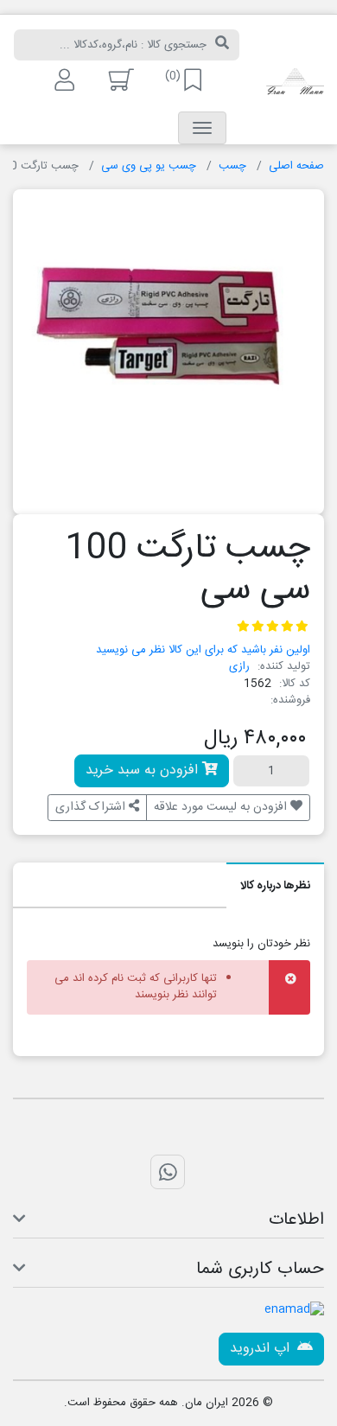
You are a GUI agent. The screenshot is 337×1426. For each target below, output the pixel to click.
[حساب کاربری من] (62, 79)
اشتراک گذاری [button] (92, 807)
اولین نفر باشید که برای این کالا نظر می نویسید (203, 649)
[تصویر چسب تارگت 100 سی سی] (168, 344)
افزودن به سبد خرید (144, 770)
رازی (239, 666)
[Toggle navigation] (202, 127)
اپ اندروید (262, 1348)
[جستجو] (222, 45)
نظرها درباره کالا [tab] (275, 885)
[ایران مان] (295, 82)
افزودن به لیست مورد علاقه (222, 807)
